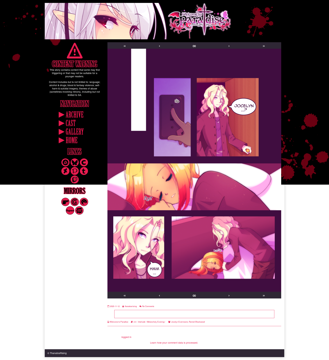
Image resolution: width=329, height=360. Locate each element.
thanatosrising (131, 306)
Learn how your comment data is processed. (174, 342)
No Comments (148, 306)
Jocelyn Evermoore (179, 321)
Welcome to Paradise (119, 321)
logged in (126, 337)
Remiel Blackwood (197, 321)
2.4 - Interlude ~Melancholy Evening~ (150, 321)
